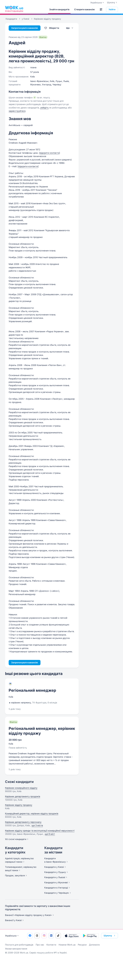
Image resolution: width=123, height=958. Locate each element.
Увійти (112, 9)
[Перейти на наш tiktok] (58, 935)
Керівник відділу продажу (18, 805)
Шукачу (111, 2)
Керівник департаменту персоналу (23, 822)
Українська (10, 935)
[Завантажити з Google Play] (90, 935)
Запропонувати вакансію (24, 28)
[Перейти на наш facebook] (30, 935)
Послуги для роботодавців (19, 944)
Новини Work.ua (67, 944)
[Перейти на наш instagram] (44, 935)
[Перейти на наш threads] (37, 935)
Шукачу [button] (108, 935)
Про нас (40, 944)
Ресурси (82, 944)
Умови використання (16, 948)
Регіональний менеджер (32, 690)
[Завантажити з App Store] (71, 935)
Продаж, (15, 875)
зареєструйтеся (17, 111)
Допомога (94, 944)
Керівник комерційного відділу (21, 788)
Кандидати (54, 867)
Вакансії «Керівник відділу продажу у (28, 915)
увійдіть (44, 107)
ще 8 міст (50, 834)
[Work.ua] (14, 9)
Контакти (51, 944)
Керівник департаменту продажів (22, 796)
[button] (101, 9)
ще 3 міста (37, 825)
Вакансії (13, 920)
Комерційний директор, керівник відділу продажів (31, 813)
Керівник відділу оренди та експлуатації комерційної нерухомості (39, 830)
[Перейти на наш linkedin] (51, 935)
